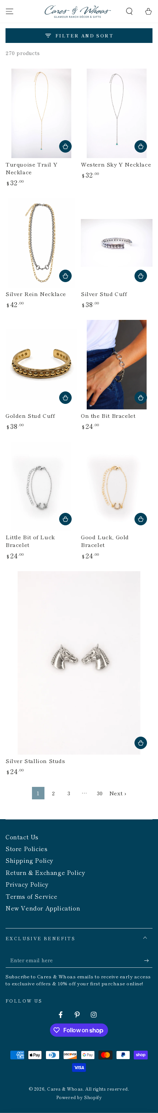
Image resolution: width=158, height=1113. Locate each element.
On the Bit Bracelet (108, 415)
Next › (117, 793)
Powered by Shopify (79, 1097)
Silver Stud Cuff (104, 294)
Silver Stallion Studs (35, 760)
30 (100, 793)
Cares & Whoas (65, 1088)
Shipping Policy (30, 860)
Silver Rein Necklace (36, 294)
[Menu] (9, 11)
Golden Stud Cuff (30, 415)
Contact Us (22, 836)
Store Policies (26, 848)
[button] (129, 11)
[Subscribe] (148, 960)
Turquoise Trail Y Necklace (31, 168)
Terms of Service (32, 896)
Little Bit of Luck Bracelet (30, 540)
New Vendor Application (43, 908)
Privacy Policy (27, 884)
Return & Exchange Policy (45, 872)
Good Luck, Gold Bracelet (105, 540)
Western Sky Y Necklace (116, 164)
